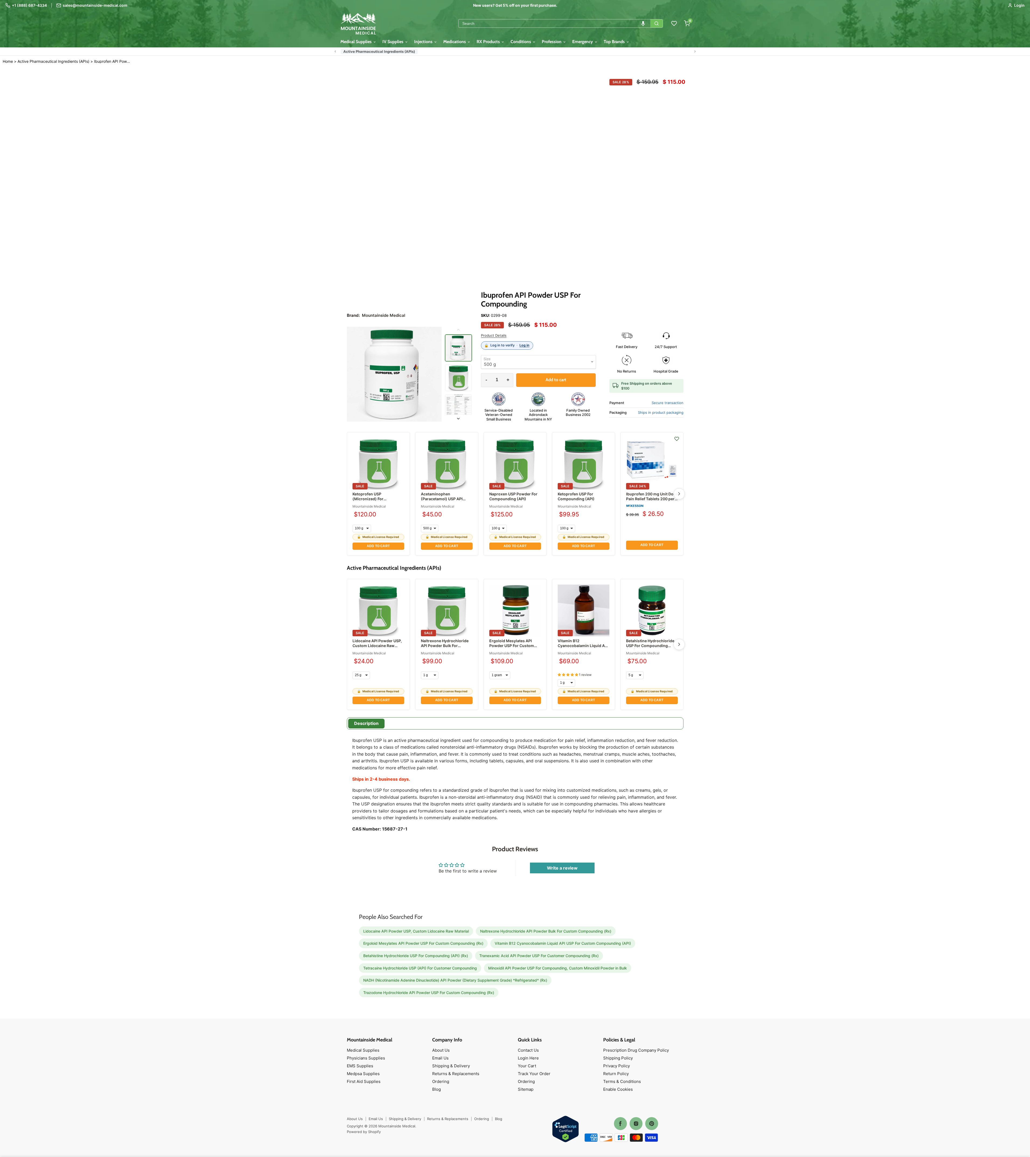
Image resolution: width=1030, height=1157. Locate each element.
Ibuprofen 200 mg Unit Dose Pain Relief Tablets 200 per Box (652, 499)
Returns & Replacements (455, 1073)
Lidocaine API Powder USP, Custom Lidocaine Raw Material (377, 645)
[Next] (679, 493)
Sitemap (525, 1089)
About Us (441, 1050)
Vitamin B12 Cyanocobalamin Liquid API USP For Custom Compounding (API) (583, 648)
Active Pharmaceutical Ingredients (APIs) (379, 51)
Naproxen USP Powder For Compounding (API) (513, 496)
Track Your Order (534, 1073)
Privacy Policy (616, 1065)
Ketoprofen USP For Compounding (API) (576, 496)
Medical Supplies (356, 41)
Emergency (583, 41)
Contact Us (528, 1050)
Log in (524, 345)
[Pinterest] (651, 1123)
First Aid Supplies (363, 1081)
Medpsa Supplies (363, 1073)
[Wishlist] (674, 23)
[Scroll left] (335, 51)
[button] (643, 23)
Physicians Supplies (366, 1058)
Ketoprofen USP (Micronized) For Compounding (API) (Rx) (375, 499)
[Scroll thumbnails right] (458, 419)
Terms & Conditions (622, 1081)
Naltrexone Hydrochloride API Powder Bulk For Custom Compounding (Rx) (446, 645)
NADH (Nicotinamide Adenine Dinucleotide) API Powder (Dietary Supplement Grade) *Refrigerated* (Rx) (455, 980)
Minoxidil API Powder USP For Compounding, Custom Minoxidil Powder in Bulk (557, 968)
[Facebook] (620, 1123)
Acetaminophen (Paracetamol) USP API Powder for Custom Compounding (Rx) (442, 501)
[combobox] (554, 23)
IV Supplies (393, 41)
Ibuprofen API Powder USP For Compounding (112, 61)
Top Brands (615, 41)
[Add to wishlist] (676, 439)
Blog (436, 1089)
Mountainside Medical (369, 506)
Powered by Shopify (364, 1132)
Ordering (440, 1081)
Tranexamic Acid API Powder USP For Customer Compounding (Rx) (539, 955)
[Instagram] (636, 1123)
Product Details (494, 335)
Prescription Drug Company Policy (636, 1050)
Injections (424, 41)
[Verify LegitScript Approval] (565, 1129)
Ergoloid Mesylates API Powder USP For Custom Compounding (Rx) (511, 645)
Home (8, 61)
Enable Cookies (618, 1089)
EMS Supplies (360, 1065)
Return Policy (616, 1073)
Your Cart (527, 1065)
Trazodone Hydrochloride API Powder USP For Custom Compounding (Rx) (428, 992)
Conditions (521, 41)
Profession (552, 41)
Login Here (528, 1058)
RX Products (489, 41)
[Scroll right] (695, 51)
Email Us (440, 1058)
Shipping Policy (618, 1058)
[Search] (656, 23)
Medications (455, 41)
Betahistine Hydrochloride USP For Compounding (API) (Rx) (650, 645)
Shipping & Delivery (451, 1065)
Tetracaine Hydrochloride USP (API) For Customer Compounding (420, 968)
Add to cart (378, 546)
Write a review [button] (562, 868)
